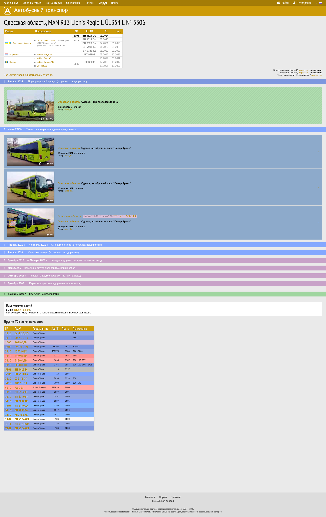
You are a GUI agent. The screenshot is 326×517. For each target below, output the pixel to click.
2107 (8, 419)
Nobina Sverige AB (45, 62)
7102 (8, 428)
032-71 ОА (21, 378)
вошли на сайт (22, 309)
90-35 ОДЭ (21, 338)
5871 (8, 424)
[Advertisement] (163, 463)
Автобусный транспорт (42, 10)
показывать (316, 75)
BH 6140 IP (21, 396)
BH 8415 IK (21, 369)
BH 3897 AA (21, 410)
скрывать (303, 70)
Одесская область (22, 43)
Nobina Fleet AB (44, 58)
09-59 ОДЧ (21, 347)
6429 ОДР (21, 360)
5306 (8, 342)
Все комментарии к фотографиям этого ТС (28, 75)
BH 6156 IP (21, 392)
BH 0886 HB (21, 401)
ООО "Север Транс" (53, 43)
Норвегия (13, 54)
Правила (176, 497)
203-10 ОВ (21, 383)
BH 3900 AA (21, 374)
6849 (8, 387)
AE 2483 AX (21, 415)
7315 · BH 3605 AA (125, 216)
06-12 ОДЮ (22, 333)
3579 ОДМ (21, 356)
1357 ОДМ (21, 351)
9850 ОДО (21, 365)
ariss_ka (68, 109)
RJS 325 (19, 387)
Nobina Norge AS (44, 54)
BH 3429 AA (22, 405)
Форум (163, 497)
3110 (8, 333)
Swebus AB (42, 66)
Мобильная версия (163, 500)
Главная (150, 497)
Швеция (13, 62)
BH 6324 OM (22, 419)
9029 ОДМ (21, 342)
